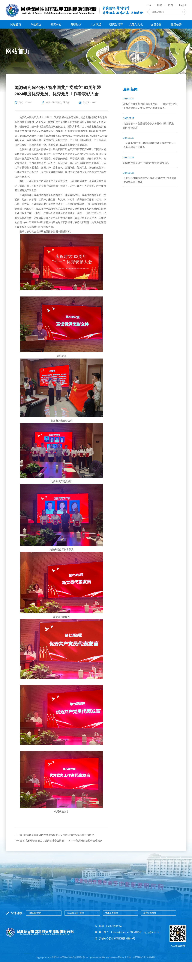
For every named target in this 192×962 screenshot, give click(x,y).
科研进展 (75, 24)
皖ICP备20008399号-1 (112, 957)
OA (149, 5)
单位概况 (35, 24)
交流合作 (156, 24)
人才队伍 (96, 24)
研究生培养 (116, 24)
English (182, 5)
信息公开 (176, 24)
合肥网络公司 (139, 957)
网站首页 (15, 24)
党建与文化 (136, 24)
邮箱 (159, 5)
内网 (170, 5)
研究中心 (56, 24)
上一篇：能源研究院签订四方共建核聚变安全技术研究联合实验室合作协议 (54, 835)
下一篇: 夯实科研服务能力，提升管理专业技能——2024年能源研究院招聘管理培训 (58, 840)
